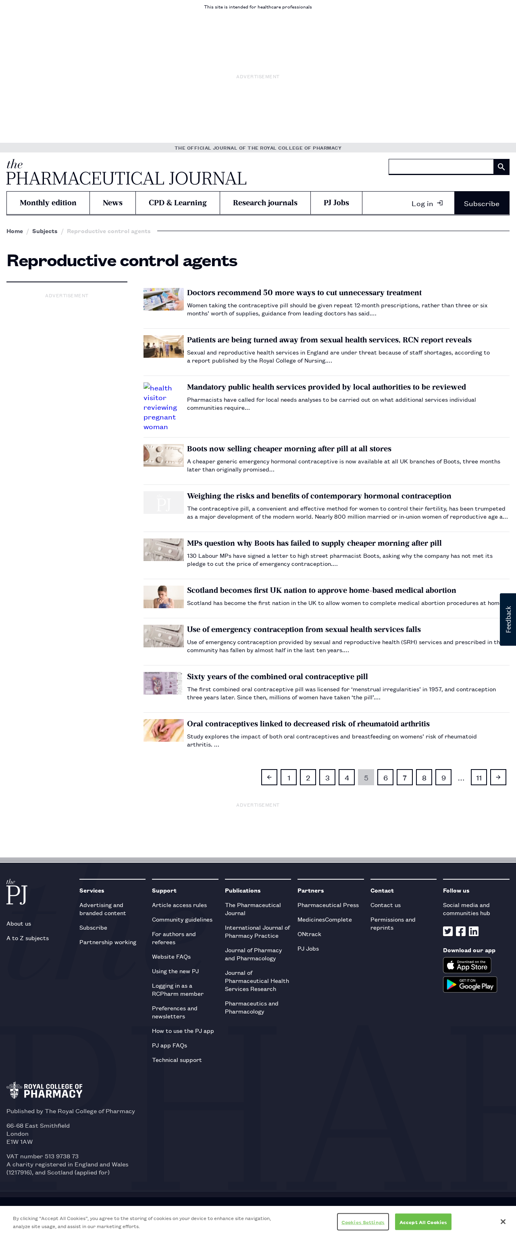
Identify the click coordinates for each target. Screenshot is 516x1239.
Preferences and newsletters (175, 1011)
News (113, 202)
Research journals (265, 202)
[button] (508, 619)
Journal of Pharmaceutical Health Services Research (257, 980)
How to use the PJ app (183, 1030)
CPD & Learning (178, 202)
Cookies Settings (363, 1222)
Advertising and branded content (102, 908)
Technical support (177, 1059)
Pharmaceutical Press (328, 904)
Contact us (385, 904)
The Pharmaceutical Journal (253, 908)
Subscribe (481, 203)
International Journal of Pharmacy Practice (257, 931)
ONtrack (309, 933)
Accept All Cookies (423, 1222)
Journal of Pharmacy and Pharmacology (253, 953)
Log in (422, 203)
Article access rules (179, 904)
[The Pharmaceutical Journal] (126, 172)
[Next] (498, 777)
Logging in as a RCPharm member (178, 989)
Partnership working (107, 941)
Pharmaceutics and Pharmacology (252, 1007)
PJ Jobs (336, 202)
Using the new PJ (175, 970)
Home (14, 231)
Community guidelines (182, 919)
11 (479, 777)
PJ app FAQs (169, 1045)
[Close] (503, 1222)
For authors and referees (174, 937)
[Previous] (269, 777)
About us (18, 923)
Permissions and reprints (393, 923)
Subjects (45, 231)
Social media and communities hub (466, 908)
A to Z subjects (27, 937)
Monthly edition (48, 202)
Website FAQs (171, 956)
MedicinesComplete (325, 919)
